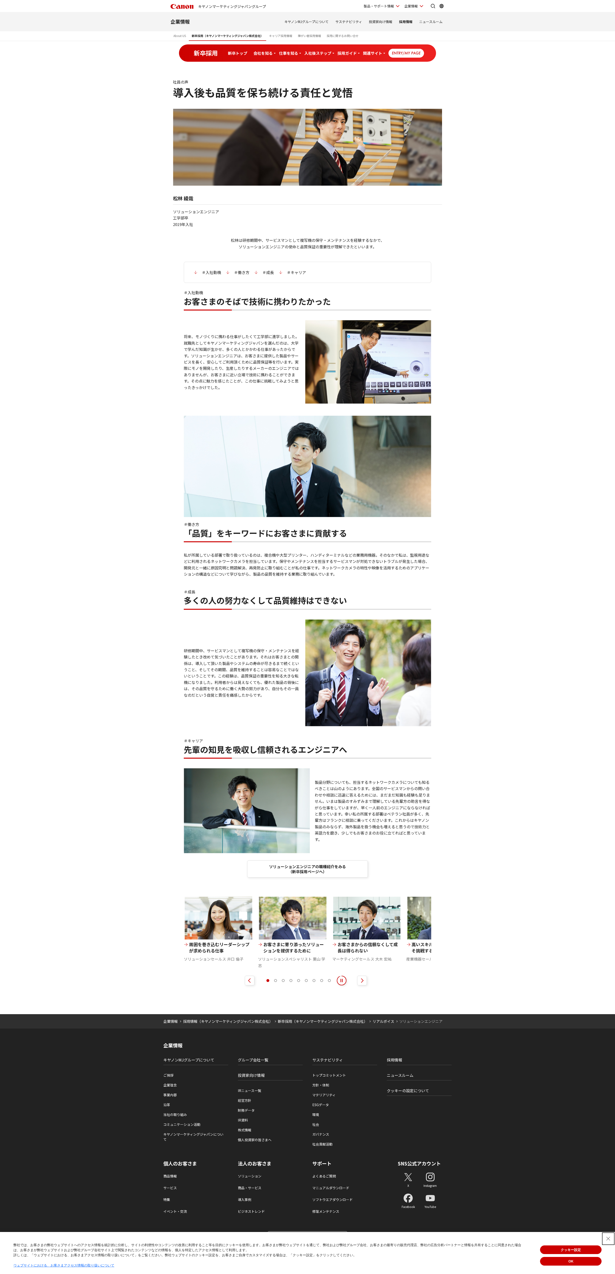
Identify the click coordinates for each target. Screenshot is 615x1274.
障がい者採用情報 (309, 36)
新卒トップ (237, 53)
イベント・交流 (175, 1211)
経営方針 (244, 1100)
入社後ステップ (317, 53)
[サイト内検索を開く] (433, 6)
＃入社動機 (211, 272)
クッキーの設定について (408, 1090)
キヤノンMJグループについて (306, 21)
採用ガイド (347, 53)
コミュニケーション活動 (181, 1124)
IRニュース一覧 (249, 1090)
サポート (322, 1163)
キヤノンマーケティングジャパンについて (193, 1137)
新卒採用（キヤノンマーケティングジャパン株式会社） (227, 36)
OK (570, 1261)
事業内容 (170, 1094)
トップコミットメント (329, 1075)
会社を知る (263, 53)
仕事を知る (288, 53)
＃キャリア (296, 272)
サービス (170, 1187)
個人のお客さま (180, 1163)
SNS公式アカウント (419, 1163)
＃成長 (268, 272)
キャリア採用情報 (280, 36)
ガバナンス (320, 1134)
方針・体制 (320, 1085)
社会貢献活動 (322, 1144)
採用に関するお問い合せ (342, 36)
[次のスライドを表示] (362, 980)
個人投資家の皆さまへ (254, 1139)
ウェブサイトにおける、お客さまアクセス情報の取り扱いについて (63, 1265)
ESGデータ (320, 1104)
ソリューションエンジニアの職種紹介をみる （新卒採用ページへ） (307, 869)
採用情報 (405, 21)
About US (179, 36)
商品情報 (170, 1176)
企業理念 (170, 1085)
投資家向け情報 (380, 21)
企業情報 (411, 6)
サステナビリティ (348, 21)
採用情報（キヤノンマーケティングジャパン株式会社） (228, 1021)
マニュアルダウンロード (330, 1187)
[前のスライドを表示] (249, 980)
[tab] (267, 980)
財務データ (246, 1110)
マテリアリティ (324, 1094)
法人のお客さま (254, 1163)
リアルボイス (383, 1021)
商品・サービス (249, 1187)
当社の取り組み (175, 1114)
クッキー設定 (571, 1250)
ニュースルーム (431, 21)
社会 (315, 1124)
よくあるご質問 (324, 1176)
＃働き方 (241, 272)
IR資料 (243, 1120)
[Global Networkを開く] (441, 6)
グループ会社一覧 (253, 1060)
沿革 (166, 1104)
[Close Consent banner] (608, 1238)
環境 (315, 1114)
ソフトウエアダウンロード (332, 1199)
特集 (166, 1199)
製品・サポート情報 (379, 6)
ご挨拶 (168, 1075)
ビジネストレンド (251, 1211)
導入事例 (244, 1199)
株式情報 (244, 1130)
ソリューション (249, 1176)
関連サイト (372, 53)
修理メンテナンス (325, 1211)
